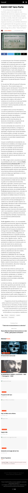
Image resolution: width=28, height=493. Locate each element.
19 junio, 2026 (4, 415)
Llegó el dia (4, 432)
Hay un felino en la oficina (8, 413)
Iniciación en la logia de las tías (10, 451)
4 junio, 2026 (4, 452)
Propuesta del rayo (6, 395)
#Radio (6, 315)
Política (9, 473)
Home (5, 473)
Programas (11, 317)
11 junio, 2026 (4, 434)
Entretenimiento (18, 474)
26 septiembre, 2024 (18, 30)
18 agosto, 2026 (5, 357)
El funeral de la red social (8, 356)
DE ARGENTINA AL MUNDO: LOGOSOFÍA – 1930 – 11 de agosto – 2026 (13, 375)
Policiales (15, 473)
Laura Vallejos (8, 30)
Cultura (4, 371)
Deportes (4, 429)
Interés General (6, 352)
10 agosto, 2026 (5, 378)
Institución (12, 315)
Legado (18, 315)
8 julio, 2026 (4, 396)
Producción (4, 317)
